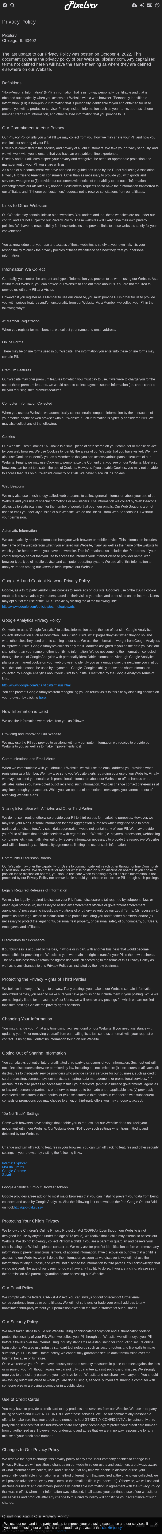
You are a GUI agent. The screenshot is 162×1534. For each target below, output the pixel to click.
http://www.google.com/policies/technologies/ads (38, 606)
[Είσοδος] (142, 5)
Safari (6, 1174)
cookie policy (112, 1528)
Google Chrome (14, 1171)
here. (43, 697)
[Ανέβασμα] (134, 5)
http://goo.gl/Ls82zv (28, 1207)
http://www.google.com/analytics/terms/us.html (36, 685)
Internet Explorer (14, 1163)
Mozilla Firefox (13, 1167)
